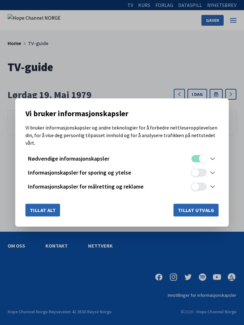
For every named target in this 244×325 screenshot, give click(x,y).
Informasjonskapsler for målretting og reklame (86, 186)
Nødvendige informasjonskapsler (68, 158)
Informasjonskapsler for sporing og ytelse (79, 172)
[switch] (199, 158)
